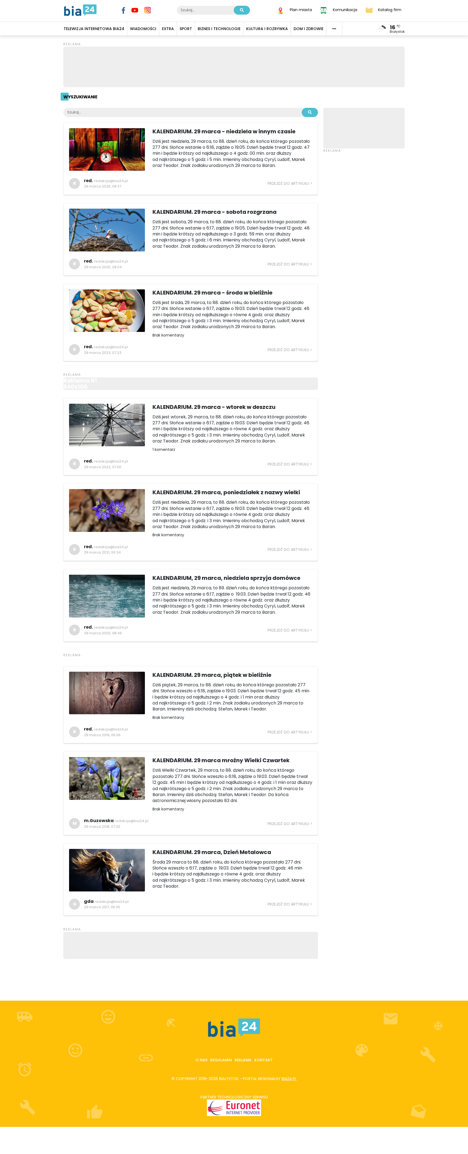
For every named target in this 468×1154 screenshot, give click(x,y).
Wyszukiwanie (80, 97)
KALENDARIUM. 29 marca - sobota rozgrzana (214, 212)
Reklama (243, 1060)
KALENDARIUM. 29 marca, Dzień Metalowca (211, 852)
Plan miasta (301, 9)
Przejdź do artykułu (288, 183)
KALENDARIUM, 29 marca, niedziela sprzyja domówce (226, 578)
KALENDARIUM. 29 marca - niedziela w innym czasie (223, 131)
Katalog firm (389, 9)
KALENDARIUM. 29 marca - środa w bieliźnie (212, 292)
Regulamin (221, 1060)
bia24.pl (289, 1078)
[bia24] (80, 9)
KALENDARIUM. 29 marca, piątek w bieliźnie (211, 675)
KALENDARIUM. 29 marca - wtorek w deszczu (213, 407)
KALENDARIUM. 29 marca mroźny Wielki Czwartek (221, 760)
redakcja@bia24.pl (111, 180)
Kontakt (263, 1060)
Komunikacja (345, 9)
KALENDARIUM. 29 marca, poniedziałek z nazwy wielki (226, 492)
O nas (201, 1060)
